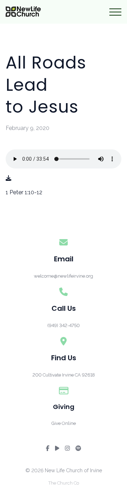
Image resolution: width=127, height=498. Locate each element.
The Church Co (63, 483)
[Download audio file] (8, 178)
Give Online (64, 423)
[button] (115, 12)
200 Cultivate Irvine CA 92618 (63, 375)
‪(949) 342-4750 (63, 325)
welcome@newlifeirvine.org (63, 276)
